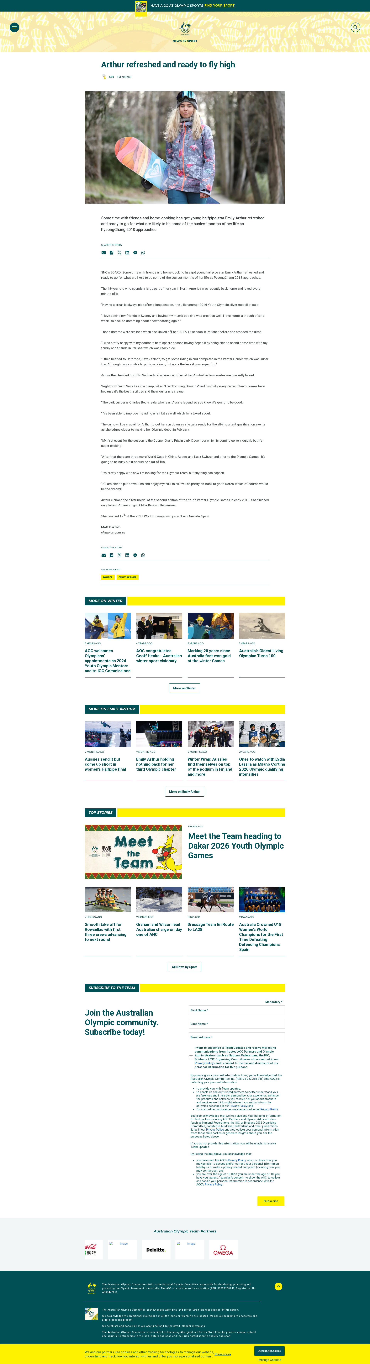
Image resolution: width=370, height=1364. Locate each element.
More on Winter (184, 688)
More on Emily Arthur (184, 792)
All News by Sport (184, 967)
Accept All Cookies (269, 1351)
